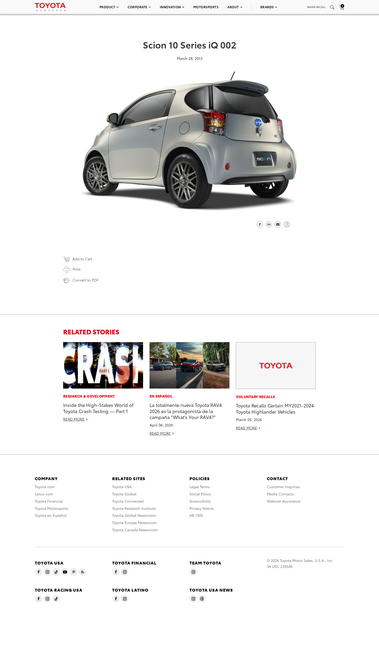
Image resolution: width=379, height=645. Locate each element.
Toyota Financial (49, 501)
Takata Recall (316, 7)
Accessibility (200, 501)
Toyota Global (124, 493)
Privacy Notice (202, 508)
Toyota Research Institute (134, 508)
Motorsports (206, 7)
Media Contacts (280, 493)
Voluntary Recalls (255, 396)
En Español (161, 396)
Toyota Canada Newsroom (135, 529)
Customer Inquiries (283, 486)
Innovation (170, 7)
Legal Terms (200, 486)
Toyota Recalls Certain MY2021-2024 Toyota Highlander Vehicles (275, 408)
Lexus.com (44, 493)
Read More (73, 419)
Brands (267, 7)
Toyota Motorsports (51, 508)
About (233, 7)
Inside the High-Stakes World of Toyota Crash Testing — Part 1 (98, 407)
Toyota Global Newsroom (134, 515)
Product (108, 7)
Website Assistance (283, 501)
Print (76, 269)
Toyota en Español (51, 515)
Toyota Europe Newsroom (134, 522)
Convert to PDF (85, 280)
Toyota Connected (128, 501)
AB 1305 (196, 515)
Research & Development (89, 396)
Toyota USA (121, 486)
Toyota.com (45, 486)
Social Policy (200, 493)
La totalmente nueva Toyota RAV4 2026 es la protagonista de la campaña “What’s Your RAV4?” (186, 410)
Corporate (137, 7)
